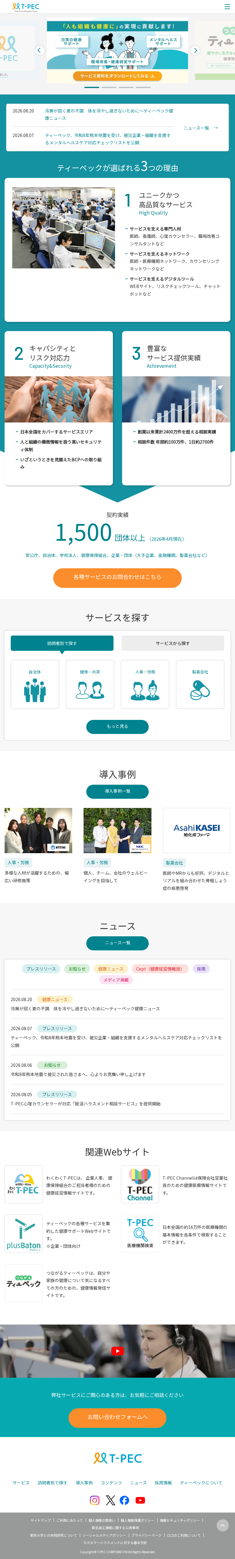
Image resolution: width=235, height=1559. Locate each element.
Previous (39, 50)
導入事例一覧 (117, 791)
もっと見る (117, 726)
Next (195, 50)
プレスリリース (41, 969)
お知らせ (77, 969)
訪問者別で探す (62, 643)
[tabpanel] (117, 50)
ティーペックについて (201, 1483)
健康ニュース (111, 969)
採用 (201, 969)
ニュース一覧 (117, 942)
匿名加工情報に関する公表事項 (115, 1527)
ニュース (138, 1483)
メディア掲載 (116, 980)
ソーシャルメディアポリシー (104, 1535)
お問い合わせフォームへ (118, 1417)
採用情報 (163, 1483)
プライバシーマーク (146, 1535)
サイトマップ (41, 1520)
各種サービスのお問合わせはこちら (117, 576)
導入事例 (84, 1483)
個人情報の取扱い (101, 1520)
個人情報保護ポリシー (137, 1520)
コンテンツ (111, 1483)
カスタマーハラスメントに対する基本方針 (115, 1542)
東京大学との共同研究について (53, 1535)
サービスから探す (173, 643)
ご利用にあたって (69, 1520)
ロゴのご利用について (184, 1535)
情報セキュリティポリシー (180, 1520)
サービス (21, 1483)
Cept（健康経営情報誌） (160, 969)
